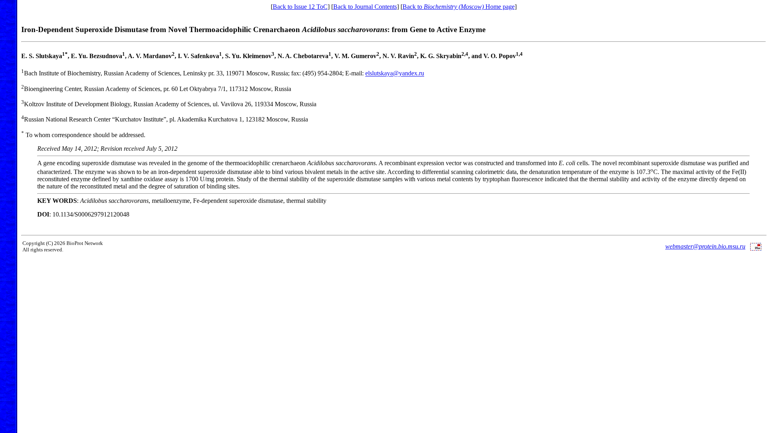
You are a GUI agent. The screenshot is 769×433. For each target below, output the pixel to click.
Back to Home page (459, 6)
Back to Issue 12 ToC (300, 6)
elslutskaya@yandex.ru (394, 73)
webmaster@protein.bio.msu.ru (705, 246)
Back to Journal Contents (365, 6)
